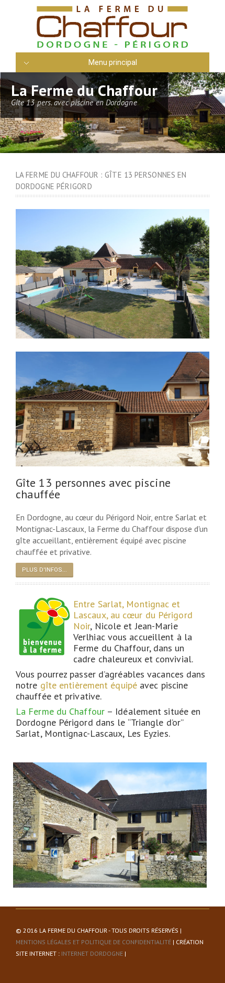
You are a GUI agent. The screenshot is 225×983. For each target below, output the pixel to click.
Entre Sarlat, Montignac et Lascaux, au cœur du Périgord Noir (133, 615)
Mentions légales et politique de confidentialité (93, 942)
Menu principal (112, 62)
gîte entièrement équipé (88, 685)
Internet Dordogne (92, 953)
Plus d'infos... (44, 569)
